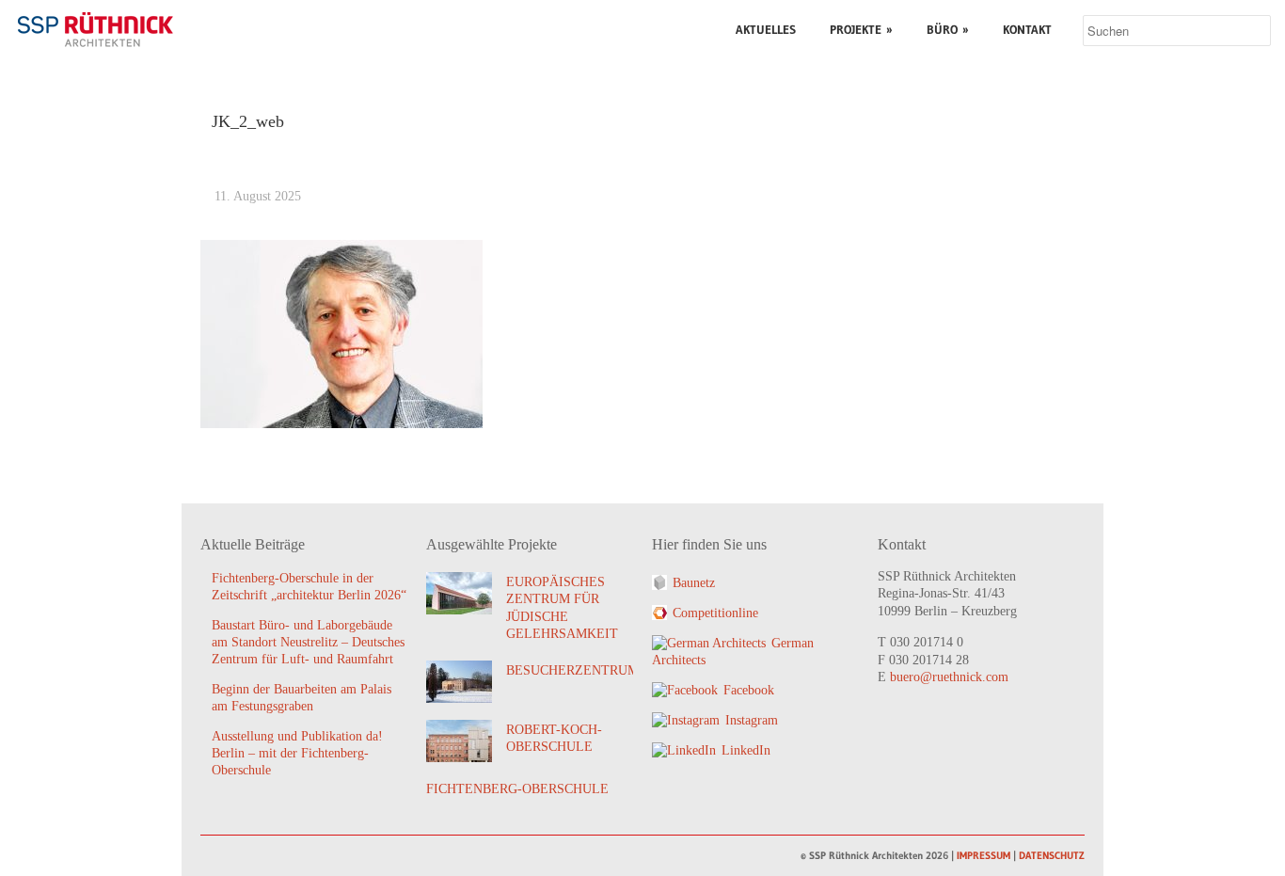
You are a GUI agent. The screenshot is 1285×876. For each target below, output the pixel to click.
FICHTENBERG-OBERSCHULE (517, 789)
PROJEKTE (861, 29)
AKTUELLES (766, 29)
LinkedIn (746, 750)
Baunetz (694, 583)
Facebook (748, 690)
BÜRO (948, 29)
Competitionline (715, 613)
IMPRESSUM (983, 855)
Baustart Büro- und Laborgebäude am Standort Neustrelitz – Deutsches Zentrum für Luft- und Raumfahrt (308, 642)
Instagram (751, 720)
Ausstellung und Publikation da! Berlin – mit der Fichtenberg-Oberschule (297, 753)
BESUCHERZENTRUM (572, 670)
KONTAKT (1027, 29)
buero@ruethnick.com (949, 677)
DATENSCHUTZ (1052, 855)
